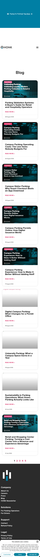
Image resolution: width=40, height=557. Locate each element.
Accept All (32, 554)
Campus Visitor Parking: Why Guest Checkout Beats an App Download (19, 188)
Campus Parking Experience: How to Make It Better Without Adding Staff (19, 272)
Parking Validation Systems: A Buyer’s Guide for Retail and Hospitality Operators (19, 104)
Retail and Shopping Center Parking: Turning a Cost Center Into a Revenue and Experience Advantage (19, 440)
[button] (37, 47)
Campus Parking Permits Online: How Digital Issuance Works (18, 230)
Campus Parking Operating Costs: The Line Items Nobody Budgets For (19, 146)
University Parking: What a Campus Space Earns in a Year (19, 355)
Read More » (10, 112)
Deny (20, 554)
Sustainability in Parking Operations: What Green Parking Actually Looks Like (19, 397)
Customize (7, 554)
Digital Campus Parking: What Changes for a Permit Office (19, 313)
